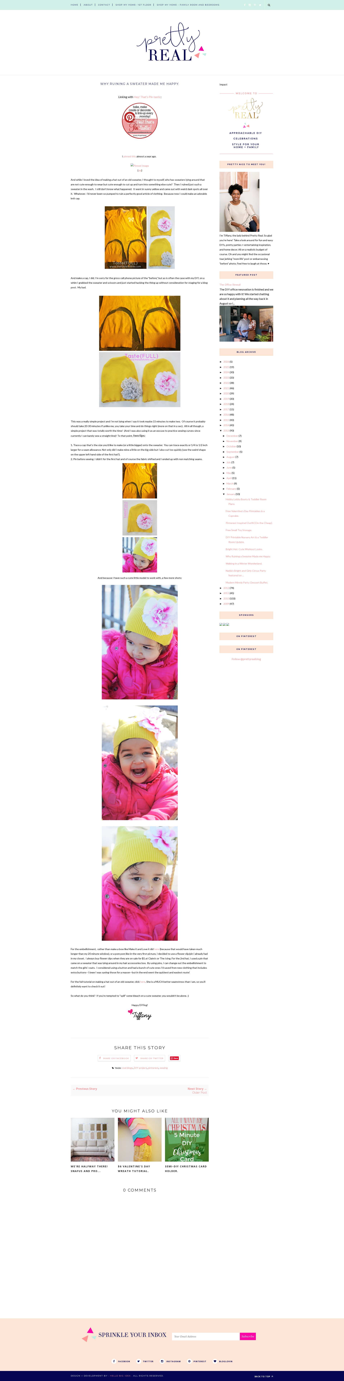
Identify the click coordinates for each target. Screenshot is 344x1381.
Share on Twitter (151, 1058)
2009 (226, 603)
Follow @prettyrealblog (246, 659)
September (232, 451)
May (228, 472)
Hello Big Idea (120, 1376)
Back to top (263, 1376)
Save (176, 1058)
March (229, 483)
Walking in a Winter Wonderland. (244, 563)
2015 (226, 419)
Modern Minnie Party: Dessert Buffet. (247, 582)
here (157, 949)
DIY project (140, 1067)
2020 (226, 393)
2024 (226, 372)
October (231, 446)
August (230, 456)
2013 (226, 430)
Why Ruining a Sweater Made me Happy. (248, 556)
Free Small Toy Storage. (239, 530)
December (232, 435)
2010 (226, 598)
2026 (226, 361)
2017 (226, 409)
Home (74, 5)
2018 (226, 403)
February (231, 488)
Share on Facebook (116, 1058)
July (228, 462)
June (229, 467)
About (88, 5)
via (139, 170)
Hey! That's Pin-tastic (147, 97)
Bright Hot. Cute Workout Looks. (244, 549)
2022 (226, 382)
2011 (226, 593)
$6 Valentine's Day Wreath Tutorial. (134, 1169)
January (230, 494)
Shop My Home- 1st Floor (133, 5)
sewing (164, 1067)
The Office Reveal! (230, 284)
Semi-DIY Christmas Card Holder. (186, 1169)
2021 (226, 388)
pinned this (129, 156)
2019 (226, 398)
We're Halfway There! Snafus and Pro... (89, 1169)
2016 (226, 414)
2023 (226, 377)
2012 (226, 587)
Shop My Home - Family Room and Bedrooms (188, 5)
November (232, 441)
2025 (226, 367)
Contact (104, 5)
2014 (226, 425)
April (229, 478)
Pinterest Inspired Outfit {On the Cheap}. (249, 522)
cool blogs (127, 1067)
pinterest (153, 1067)
